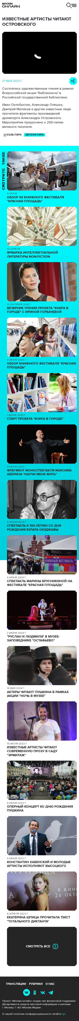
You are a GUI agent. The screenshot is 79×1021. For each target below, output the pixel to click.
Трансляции (16, 983)
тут (63, 1013)
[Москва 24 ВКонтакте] (44, 992)
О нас (50, 983)
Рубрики (36, 983)
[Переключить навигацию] (71, 5)
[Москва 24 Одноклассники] (35, 992)
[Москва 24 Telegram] (52, 992)
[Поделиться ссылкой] (73, 81)
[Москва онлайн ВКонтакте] (27, 992)
